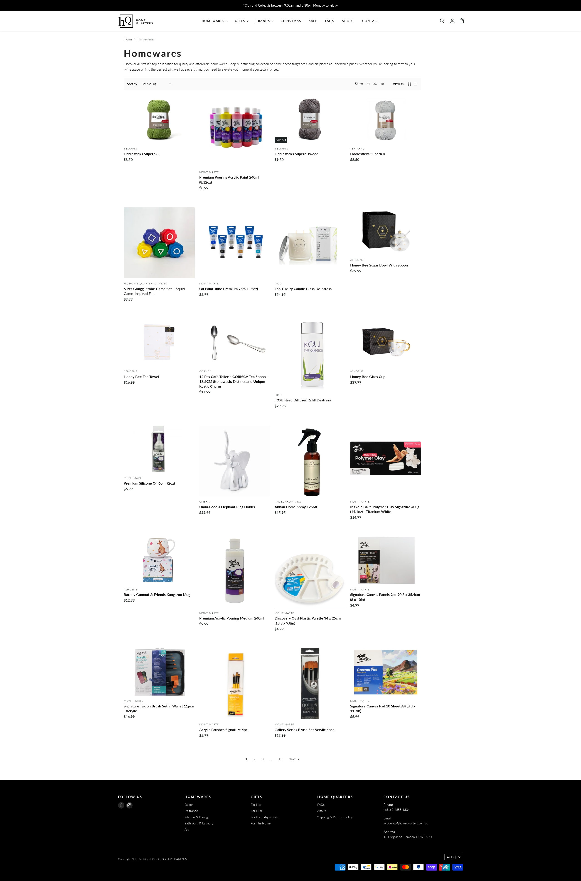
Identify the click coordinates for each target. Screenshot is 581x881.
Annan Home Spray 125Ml (296, 507)
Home (128, 39)
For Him (256, 811)
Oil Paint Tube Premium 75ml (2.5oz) (228, 288)
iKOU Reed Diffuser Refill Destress (303, 400)
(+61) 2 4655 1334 (397, 809)
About (348, 21)
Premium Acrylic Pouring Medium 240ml (231, 618)
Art (187, 829)
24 (368, 84)
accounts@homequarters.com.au (406, 823)
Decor (189, 804)
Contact (370, 21)
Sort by (132, 84)
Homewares (214, 21)
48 (382, 84)
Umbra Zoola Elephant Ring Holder (227, 507)
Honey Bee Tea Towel (141, 376)
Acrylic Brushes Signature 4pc (223, 729)
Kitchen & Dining (196, 817)
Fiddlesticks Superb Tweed (296, 154)
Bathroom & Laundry (199, 823)
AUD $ (451, 857)
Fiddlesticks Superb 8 (141, 154)
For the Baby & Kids (264, 817)
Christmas (291, 21)
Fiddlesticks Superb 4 (367, 154)
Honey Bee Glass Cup (367, 376)
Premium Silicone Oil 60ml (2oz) (149, 483)
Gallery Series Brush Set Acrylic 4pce (305, 729)
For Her (256, 804)
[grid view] (409, 84)
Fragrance (191, 811)
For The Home (261, 823)
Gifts (240, 21)
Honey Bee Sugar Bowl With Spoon (379, 265)
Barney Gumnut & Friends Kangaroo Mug (157, 594)
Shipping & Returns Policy (335, 817)
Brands (263, 21)
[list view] (415, 84)
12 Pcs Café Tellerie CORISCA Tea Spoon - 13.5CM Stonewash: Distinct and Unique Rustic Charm (233, 381)
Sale (313, 21)
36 (375, 84)
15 (280, 759)
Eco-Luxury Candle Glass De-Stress (303, 288)
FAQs (329, 21)
